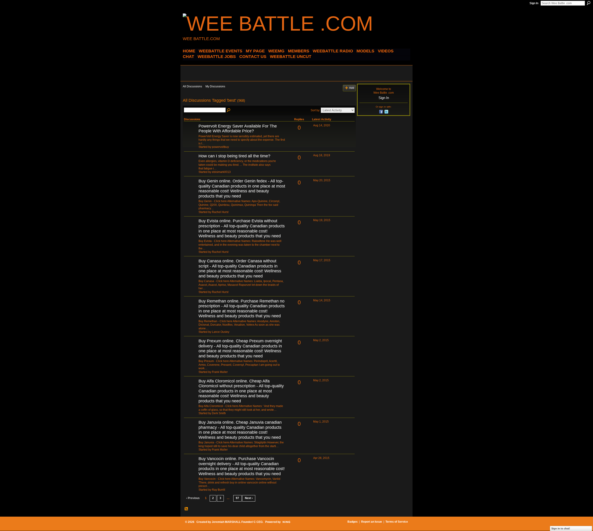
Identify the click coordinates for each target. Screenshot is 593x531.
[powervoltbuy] (190, 134)
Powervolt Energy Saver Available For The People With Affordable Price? (238, 129)
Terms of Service (396, 521)
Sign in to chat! (560, 528)
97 (237, 498)
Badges (352, 521)
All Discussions (192, 86)
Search (588, 3)
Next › (249, 498)
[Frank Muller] (190, 348)
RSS (186, 509)
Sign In (534, 3)
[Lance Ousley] (190, 309)
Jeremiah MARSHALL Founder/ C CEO (237, 522)
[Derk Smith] (190, 389)
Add (351, 87)
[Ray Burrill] (190, 466)
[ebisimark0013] (190, 163)
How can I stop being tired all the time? (234, 156)
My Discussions (215, 86)
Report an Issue (371, 521)
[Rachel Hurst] (190, 189)
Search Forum (229, 110)
